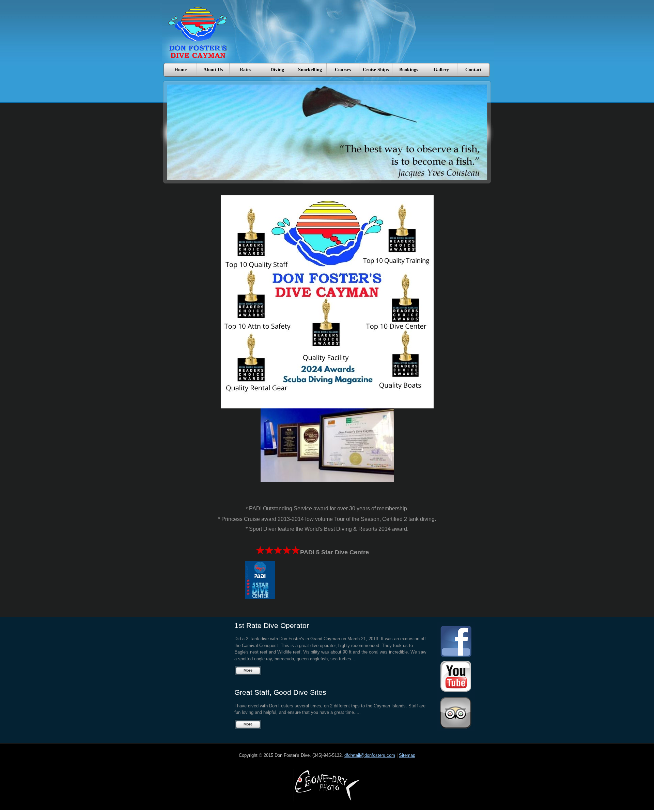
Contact (473, 69)
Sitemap (407, 755)
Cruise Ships (376, 69)
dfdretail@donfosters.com (369, 755)
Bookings (408, 69)
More (248, 670)
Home (180, 69)
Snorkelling (310, 69)
